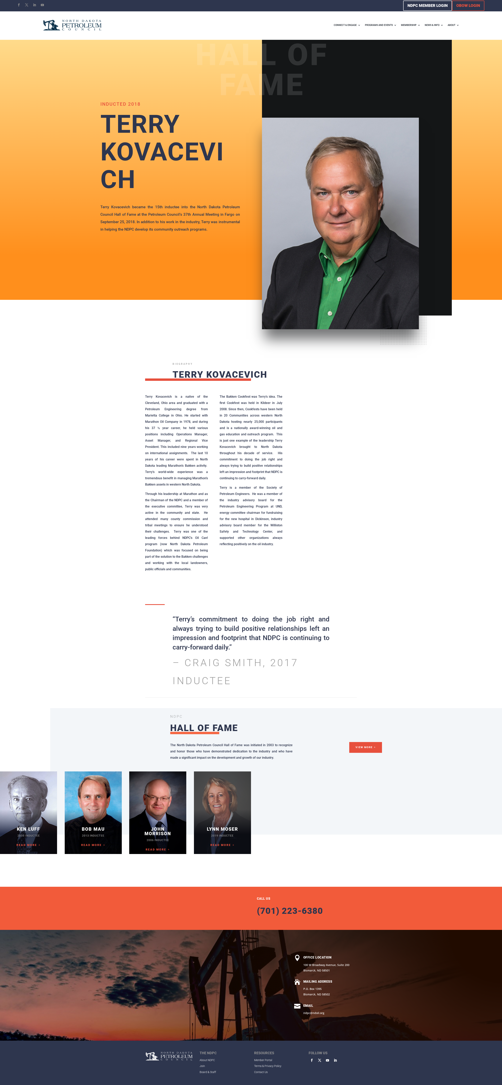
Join (202, 1066)
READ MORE (26, 845)
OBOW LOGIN (468, 5)
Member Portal (263, 1060)
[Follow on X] (27, 5)
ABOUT (451, 25)
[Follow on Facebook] (19, 5)
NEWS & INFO (432, 25)
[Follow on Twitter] (319, 1060)
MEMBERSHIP (409, 25)
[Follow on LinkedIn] (34, 5)
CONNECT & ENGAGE (345, 25)
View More (364, 747)
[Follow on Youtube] (42, 5)
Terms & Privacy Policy (267, 1066)
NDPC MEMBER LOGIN (427, 5)
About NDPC (207, 1060)
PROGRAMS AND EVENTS (379, 25)
